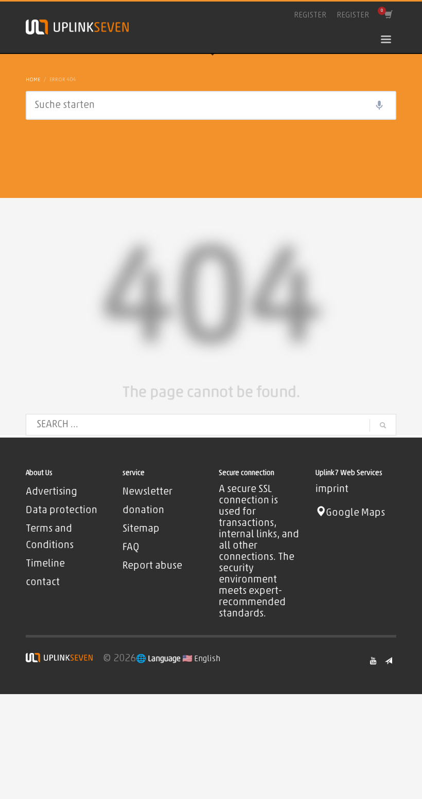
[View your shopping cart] (387, 15)
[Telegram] (388, 660)
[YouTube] (373, 660)
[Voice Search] (379, 105)
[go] (383, 425)
